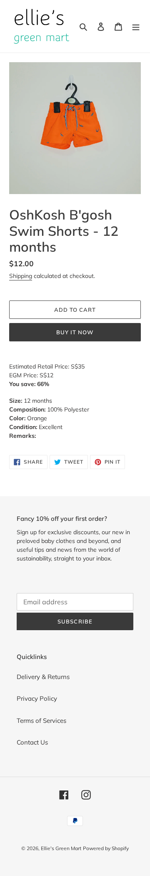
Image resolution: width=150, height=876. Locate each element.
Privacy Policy (37, 698)
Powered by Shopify (106, 848)
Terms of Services (41, 721)
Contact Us (32, 742)
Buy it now (75, 332)
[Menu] (136, 26)
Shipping (20, 276)
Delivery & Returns (43, 677)
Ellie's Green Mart (61, 848)
